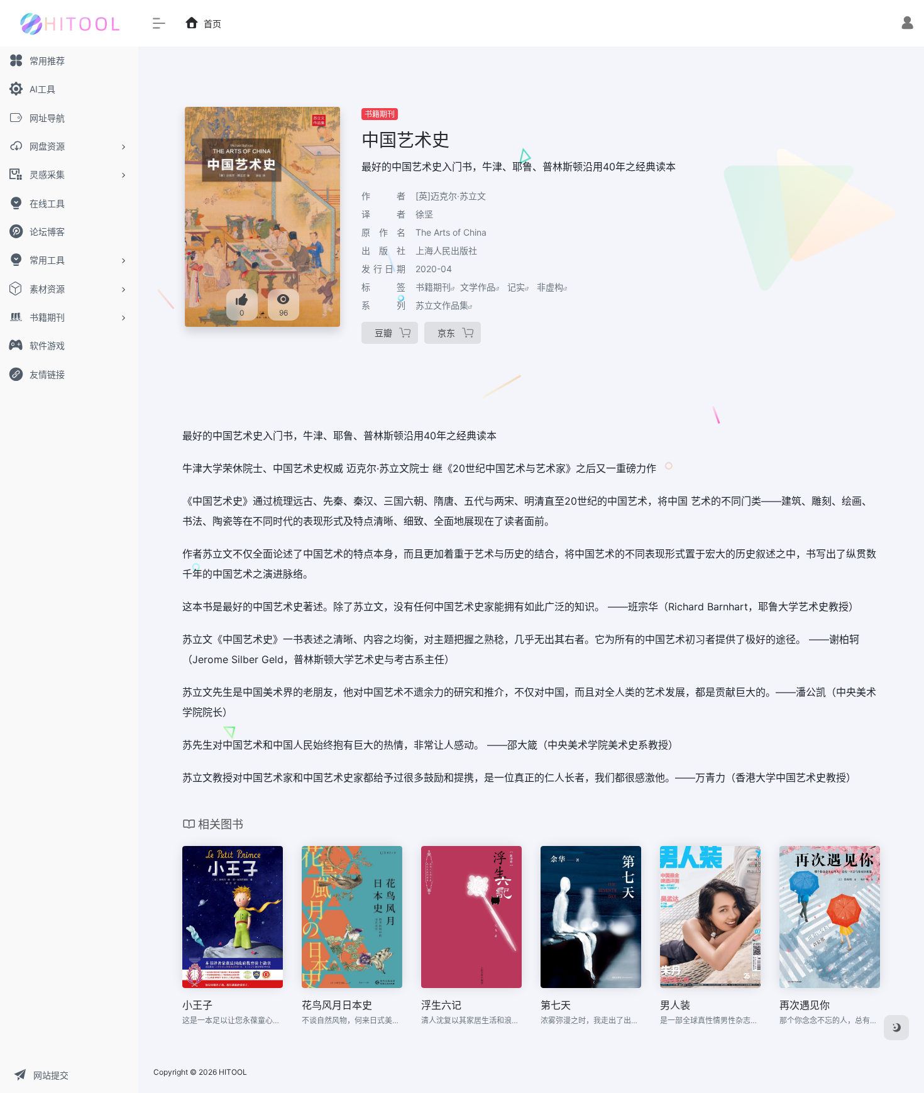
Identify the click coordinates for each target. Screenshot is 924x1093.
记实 (516, 287)
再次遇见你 (804, 1005)
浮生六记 (441, 1005)
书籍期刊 (380, 114)
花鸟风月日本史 (337, 1005)
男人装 (675, 1005)
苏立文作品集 (441, 305)
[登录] (907, 24)
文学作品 (477, 287)
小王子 (197, 1005)
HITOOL (233, 1072)
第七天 (556, 1005)
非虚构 (550, 287)
